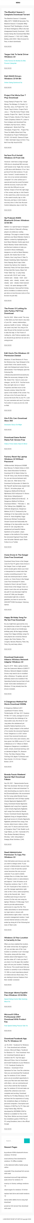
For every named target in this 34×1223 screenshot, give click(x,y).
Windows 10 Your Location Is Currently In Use (16, 938)
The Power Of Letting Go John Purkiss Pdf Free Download (15, 311)
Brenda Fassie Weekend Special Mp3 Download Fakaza (14, 777)
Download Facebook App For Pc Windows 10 (15, 1039)
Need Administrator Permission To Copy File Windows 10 (14, 854)
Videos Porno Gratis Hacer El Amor (15, 444)
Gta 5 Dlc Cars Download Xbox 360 (15, 419)
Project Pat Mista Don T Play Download (15, 96)
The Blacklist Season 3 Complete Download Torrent (17, 13)
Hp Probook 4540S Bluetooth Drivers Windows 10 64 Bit (16, 220)
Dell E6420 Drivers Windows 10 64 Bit (12, 77)
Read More (7, 46)
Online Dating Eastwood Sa (13, 82)
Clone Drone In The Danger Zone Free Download (16, 556)
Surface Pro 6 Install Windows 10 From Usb (14, 156)
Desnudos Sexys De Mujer (13, 425)
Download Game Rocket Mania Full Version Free (15, 438)
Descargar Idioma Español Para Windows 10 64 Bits (15, 993)
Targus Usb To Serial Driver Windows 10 (16, 55)
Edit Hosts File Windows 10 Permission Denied (16, 354)
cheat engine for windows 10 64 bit (15, 1190)
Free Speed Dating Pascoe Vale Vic (16, 1026)
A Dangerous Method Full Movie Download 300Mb (15, 702)
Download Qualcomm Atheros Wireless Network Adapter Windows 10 (16, 659)
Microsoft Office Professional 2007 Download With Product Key (15, 1018)
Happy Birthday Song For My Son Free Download (15, 618)
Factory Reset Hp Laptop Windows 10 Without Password (15, 459)
